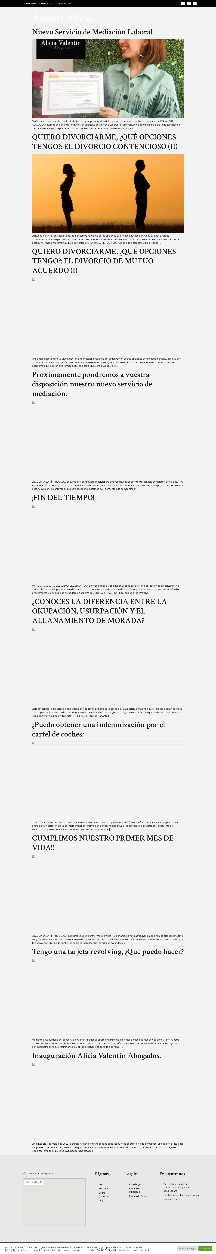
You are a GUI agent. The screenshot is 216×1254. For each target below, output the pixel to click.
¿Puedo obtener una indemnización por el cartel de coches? (98, 729)
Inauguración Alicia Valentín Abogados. (96, 1056)
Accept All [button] (205, 1248)
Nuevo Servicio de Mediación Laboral (92, 32)
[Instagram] (189, 3)
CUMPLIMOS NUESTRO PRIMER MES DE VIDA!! (103, 843)
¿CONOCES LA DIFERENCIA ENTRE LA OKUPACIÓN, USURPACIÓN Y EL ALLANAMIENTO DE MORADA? (99, 611)
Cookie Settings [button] (187, 1248)
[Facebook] (183, 3)
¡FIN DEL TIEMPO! (63, 498)
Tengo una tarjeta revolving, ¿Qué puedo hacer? (108, 951)
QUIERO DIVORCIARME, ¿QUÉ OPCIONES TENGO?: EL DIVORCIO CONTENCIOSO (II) (105, 142)
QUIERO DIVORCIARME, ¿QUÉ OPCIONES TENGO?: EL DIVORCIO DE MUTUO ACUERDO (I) (104, 261)
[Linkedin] (195, 3)
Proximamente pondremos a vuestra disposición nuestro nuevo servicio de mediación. (92, 384)
